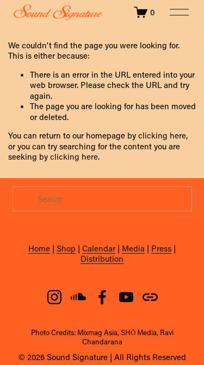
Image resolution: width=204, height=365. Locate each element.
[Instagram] (54, 297)
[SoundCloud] (78, 297)
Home (39, 248)
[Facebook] (102, 297)
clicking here (162, 135)
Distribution (102, 259)
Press (161, 248)
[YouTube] (126, 297)
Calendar (98, 248)
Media (133, 248)
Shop (66, 248)
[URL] (150, 297)
